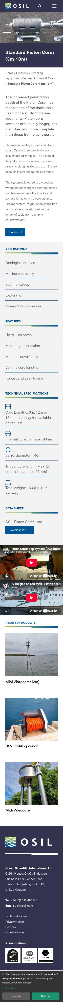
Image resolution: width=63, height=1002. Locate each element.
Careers (10, 927)
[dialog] (31, 986)
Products (22, 72)
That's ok (45, 996)
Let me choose (10, 988)
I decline (16, 996)
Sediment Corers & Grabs (39, 78)
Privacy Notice (14, 921)
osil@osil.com (24, 905)
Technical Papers (16, 916)
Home (9, 72)
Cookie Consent (15, 932)
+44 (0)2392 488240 (24, 900)
